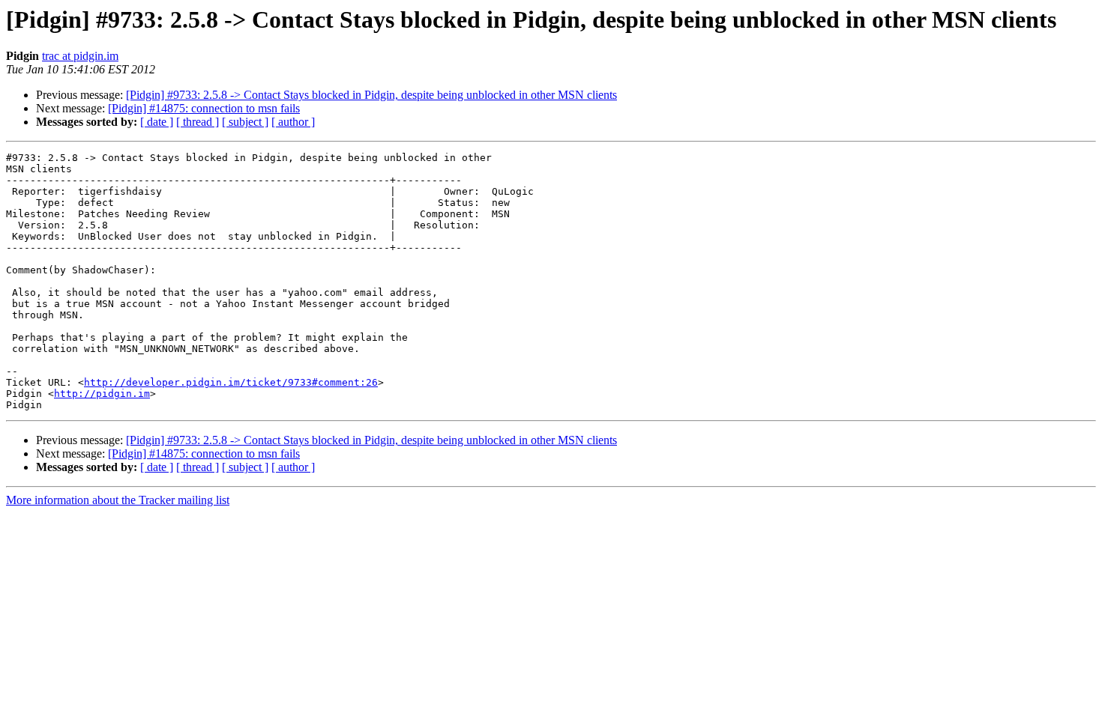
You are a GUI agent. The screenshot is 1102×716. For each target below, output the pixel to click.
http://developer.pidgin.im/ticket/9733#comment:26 (231, 382)
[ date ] (156, 121)
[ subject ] (245, 121)
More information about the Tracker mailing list (117, 500)
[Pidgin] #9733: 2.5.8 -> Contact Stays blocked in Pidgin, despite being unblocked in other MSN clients (371, 94)
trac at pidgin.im (80, 55)
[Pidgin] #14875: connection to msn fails (204, 108)
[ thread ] (197, 121)
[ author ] (293, 121)
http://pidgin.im (102, 393)
